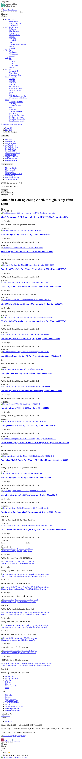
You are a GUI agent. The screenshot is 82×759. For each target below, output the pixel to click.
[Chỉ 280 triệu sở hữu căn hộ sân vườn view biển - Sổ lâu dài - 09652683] (26, 300)
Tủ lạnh (12, 79)
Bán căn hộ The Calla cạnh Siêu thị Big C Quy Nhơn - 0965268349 (30, 338)
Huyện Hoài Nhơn (11, 147)
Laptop (11, 33)
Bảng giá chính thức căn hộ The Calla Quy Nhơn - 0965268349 (28, 425)
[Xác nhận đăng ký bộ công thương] (13, 736)
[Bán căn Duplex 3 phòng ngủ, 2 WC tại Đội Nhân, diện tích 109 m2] (25, 612)
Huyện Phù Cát (10, 149)
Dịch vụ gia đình (15, 75)
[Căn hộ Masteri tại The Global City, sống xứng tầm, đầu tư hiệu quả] (24, 625)
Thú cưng (12, 104)
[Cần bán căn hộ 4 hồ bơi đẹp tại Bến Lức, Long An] (19, 651)
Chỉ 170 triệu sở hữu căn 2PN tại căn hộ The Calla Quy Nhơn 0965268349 (33, 529)
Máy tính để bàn (14, 35)
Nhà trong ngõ (10, 170)
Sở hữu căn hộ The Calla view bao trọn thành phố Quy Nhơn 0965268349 (33, 321)
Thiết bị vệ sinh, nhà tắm (17, 96)
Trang (3, 543)
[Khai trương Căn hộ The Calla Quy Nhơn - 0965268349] (21, 230)
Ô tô (10, 60)
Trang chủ (8, 128)
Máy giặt (12, 81)
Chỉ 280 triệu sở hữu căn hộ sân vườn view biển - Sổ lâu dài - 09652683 (32, 304)
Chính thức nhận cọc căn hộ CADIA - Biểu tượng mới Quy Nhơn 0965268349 (35, 443)
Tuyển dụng (13, 54)
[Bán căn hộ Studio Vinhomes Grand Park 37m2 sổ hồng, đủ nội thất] (25, 587)
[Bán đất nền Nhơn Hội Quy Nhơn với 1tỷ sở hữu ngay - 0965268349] (25, 352)
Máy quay (12, 39)
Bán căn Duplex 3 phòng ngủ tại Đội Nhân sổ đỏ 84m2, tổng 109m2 (24, 576)
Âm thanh (12, 40)
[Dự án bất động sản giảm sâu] (11, 124)
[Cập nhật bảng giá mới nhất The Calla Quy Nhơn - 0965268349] (23, 491)
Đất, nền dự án (10, 176)
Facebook (8, 721)
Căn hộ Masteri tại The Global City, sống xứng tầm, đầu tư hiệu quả (24, 627)
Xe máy (12, 61)
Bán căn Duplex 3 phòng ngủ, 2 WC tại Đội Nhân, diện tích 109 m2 (24, 614)
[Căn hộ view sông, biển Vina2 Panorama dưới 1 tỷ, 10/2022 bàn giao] (25, 508)
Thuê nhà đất (13, 25)
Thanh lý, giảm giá (15, 111)
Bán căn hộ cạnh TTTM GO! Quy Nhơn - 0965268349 (25, 408)
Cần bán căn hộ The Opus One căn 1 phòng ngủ (17, 563)
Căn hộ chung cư (7, 164)
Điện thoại (12, 29)
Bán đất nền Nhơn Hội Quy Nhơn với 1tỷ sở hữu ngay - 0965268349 (31, 356)
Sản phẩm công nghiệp (17, 119)
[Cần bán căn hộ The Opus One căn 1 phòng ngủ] (18, 561)
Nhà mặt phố (9, 172)
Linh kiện (12, 48)
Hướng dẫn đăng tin (12, 708)
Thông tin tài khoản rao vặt (14, 706)
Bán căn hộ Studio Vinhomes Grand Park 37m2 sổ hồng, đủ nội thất (24, 589)
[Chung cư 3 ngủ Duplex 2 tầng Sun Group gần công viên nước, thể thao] (26, 663)
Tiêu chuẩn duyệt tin (12, 703)
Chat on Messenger (20, 757)
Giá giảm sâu (13, 21)
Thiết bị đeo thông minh (17, 44)
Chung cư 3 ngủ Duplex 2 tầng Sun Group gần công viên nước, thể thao (25, 665)
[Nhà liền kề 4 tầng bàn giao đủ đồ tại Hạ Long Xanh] (19, 600)
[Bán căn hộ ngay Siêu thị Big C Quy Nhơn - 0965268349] (21, 473)
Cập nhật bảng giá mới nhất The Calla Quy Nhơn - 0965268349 (29, 495)
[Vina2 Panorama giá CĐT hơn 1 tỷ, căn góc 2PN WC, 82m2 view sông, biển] (28, 213)
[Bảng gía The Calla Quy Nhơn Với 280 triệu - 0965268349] (22, 369)
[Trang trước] (2, 545)
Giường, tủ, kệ (14, 86)
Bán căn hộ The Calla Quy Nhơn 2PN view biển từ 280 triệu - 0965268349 (33, 269)
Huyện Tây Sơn (10, 155)
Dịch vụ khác (13, 71)
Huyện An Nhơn (10, 143)
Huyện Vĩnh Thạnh (11, 160)
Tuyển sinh (13, 52)
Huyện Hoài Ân (10, 145)
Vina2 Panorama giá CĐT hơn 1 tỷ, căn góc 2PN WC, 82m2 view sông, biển (34, 217)
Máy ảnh (12, 37)
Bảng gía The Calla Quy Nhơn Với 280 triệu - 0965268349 (26, 373)
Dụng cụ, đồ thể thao (16, 115)
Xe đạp (11, 63)
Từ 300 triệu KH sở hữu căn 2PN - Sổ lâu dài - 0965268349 (27, 252)
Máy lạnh (12, 82)
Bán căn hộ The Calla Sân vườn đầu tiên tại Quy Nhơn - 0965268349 (31, 391)
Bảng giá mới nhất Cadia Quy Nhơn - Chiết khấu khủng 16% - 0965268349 (34, 460)
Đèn (10, 94)
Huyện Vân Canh (11, 158)
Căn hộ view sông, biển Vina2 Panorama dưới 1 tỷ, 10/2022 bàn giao (31, 512)
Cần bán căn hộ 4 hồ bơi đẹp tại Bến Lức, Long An (18, 653)
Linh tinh (12, 109)
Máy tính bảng (14, 31)
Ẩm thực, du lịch (15, 105)
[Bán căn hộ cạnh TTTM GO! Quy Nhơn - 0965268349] (20, 404)
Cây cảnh (12, 113)
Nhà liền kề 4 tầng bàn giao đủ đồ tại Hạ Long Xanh (18, 602)
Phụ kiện (12, 46)
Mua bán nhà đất (15, 23)
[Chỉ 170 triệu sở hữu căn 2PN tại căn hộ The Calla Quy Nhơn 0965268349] (27, 525)
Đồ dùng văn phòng (16, 117)
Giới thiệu (8, 695)
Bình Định (8, 130)
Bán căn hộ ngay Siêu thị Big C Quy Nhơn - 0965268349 (26, 477)
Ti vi (10, 42)
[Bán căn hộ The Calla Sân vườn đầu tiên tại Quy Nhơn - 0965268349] (25, 386)
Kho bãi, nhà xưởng (12, 177)
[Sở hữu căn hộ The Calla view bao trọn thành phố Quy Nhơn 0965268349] (27, 317)
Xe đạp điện (13, 65)
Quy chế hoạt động (11, 701)
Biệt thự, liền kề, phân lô (13, 174)
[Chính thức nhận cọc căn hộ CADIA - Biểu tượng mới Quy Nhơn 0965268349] (28, 439)
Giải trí (11, 107)
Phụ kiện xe (13, 67)
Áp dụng (4, 190)
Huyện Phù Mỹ (10, 151)
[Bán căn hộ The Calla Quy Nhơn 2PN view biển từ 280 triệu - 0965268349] (27, 265)
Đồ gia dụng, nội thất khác (18, 98)
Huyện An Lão (10, 141)
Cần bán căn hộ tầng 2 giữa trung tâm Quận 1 (16, 551)
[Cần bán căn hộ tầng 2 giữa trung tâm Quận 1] (17, 549)
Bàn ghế (12, 84)
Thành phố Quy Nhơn (12, 153)
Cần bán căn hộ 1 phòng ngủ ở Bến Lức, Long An (18, 640)
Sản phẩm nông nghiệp (17, 121)
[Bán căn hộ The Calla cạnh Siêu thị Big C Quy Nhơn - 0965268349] (25, 334)
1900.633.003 (5, 716)
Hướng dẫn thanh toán (12, 710)
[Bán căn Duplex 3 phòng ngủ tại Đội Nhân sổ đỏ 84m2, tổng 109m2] (25, 574)
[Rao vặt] (9, 7)
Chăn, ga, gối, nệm (15, 88)
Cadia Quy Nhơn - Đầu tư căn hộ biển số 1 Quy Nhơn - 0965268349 (31, 286)
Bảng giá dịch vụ (11, 699)
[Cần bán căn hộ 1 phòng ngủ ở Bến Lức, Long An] (19, 638)
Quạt (11, 92)
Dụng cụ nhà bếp (15, 90)
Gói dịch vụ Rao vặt (10, 10)
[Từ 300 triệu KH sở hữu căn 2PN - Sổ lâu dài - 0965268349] (22, 248)
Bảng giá (8, 697)
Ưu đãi (7, 704)
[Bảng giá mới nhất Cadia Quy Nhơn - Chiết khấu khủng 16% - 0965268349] (27, 456)
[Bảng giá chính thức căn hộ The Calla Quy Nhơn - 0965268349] (23, 421)
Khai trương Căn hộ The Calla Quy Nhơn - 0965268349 (25, 234)
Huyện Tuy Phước (11, 157)
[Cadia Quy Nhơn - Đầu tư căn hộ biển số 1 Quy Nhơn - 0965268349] (25, 282)
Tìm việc (12, 56)
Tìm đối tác (13, 73)
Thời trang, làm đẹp (16, 102)
